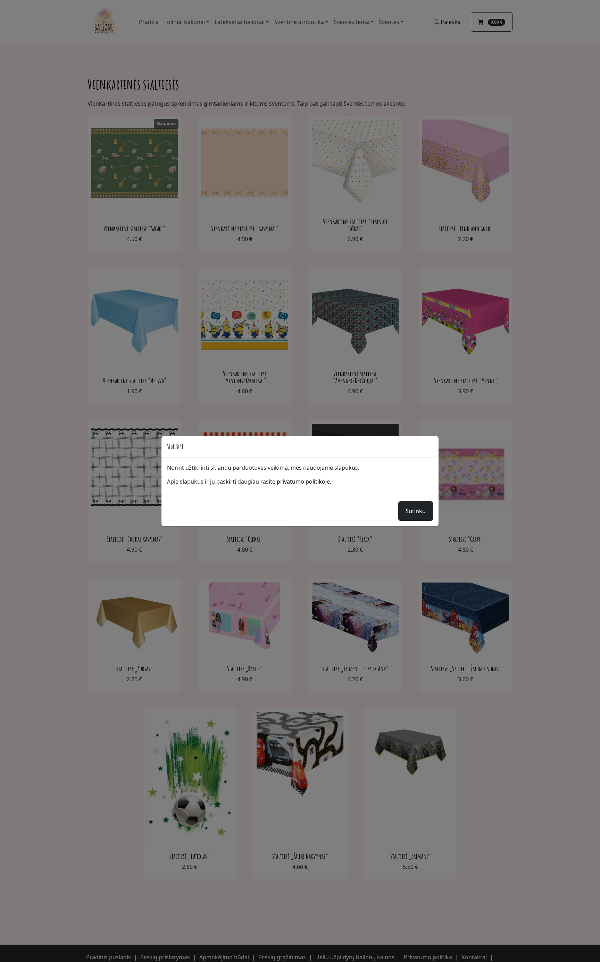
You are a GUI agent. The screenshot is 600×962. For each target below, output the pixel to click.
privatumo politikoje (303, 481)
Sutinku (416, 511)
